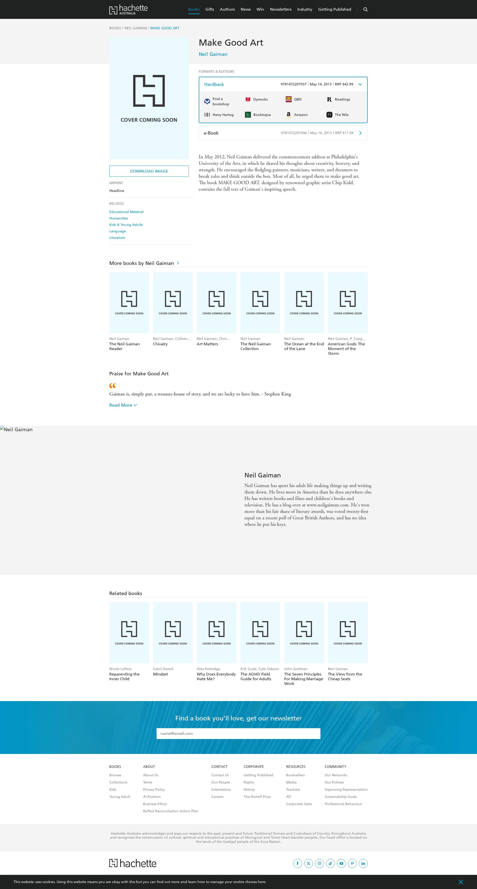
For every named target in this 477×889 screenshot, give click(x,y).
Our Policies (334, 782)
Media (291, 782)
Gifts (209, 9)
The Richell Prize (257, 797)
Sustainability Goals (341, 797)
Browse (115, 775)
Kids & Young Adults (126, 225)
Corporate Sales (299, 804)
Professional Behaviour (343, 804)
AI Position (152, 797)
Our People (220, 782)
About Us (150, 775)
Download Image (149, 171)
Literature (117, 238)
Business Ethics (155, 804)
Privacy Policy (154, 789)
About (149, 767)
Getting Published (334, 9)
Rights (249, 782)
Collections (118, 782)
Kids (112, 789)
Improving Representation (346, 789)
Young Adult (119, 797)
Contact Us (220, 775)
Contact (219, 767)
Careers (217, 797)
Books (193, 9)
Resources (296, 767)
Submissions (221, 789)
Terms (147, 782)
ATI (288, 797)
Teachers (293, 789)
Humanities (118, 218)
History (249, 789)
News (246, 9)
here (261, 882)
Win (260, 9)
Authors (227, 9)
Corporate (254, 767)
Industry (304, 9)
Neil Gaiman (213, 54)
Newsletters (280, 9)
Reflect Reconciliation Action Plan (171, 811)
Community (335, 767)
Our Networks (336, 775)
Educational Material (126, 212)
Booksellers (295, 775)
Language (117, 231)
